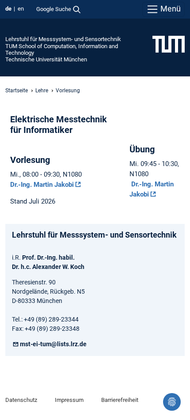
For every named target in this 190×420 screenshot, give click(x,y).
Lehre (41, 90)
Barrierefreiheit (119, 400)
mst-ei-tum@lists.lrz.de (53, 344)
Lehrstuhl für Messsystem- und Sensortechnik (63, 39)
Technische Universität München (46, 59)
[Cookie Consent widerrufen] (172, 402)
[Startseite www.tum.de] (168, 44)
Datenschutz (21, 400)
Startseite (16, 90)
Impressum (69, 400)
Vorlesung (68, 90)
